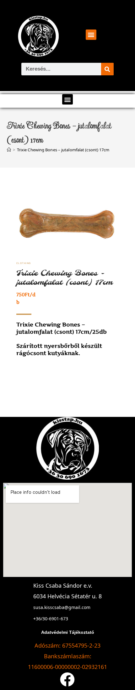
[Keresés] (107, 69)
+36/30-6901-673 (50, 619)
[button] (91, 35)
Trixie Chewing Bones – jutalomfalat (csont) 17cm (63, 150)
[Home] (9, 150)
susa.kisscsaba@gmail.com (61, 607)
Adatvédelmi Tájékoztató (67, 632)
